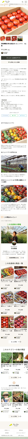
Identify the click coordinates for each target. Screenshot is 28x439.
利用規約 (7, 432)
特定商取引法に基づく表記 (6, 435)
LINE (14, 115)
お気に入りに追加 (15, 62)
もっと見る (14, 341)
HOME (2, 4)
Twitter (23, 115)
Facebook (6, 115)
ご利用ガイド (7, 430)
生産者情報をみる (14, 257)
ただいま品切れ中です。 (14, 57)
